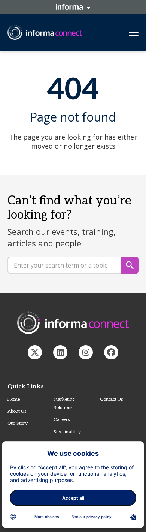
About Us (16, 411)
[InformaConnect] (35, 352)
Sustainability (67, 432)
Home (13, 399)
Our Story (17, 423)
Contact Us (111, 399)
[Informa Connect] (60, 352)
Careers (62, 419)
